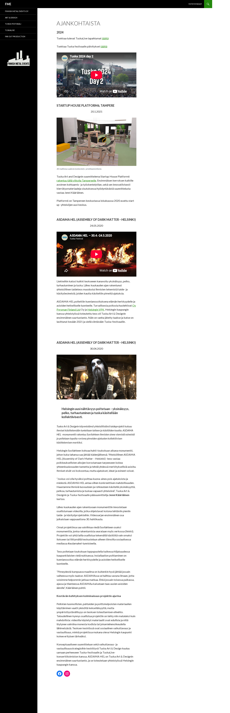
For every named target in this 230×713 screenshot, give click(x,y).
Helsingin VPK (95, 309)
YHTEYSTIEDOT (195, 4)
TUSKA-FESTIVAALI (13, 24)
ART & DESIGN (11, 17)
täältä (105, 38)
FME (8, 4)
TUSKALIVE (10, 30)
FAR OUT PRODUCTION (15, 36)
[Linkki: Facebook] (60, 674)
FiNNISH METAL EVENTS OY (16, 11)
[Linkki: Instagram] (67, 674)
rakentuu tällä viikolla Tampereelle (76, 180)
